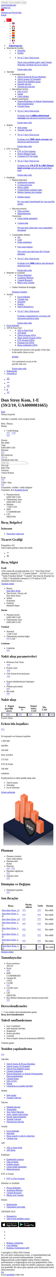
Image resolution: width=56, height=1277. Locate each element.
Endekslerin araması (26, 182)
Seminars (16, 292)
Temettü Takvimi (24, 130)
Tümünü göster (7, 584)
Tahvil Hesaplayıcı (25, 306)
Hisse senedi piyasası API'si (29, 338)
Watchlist (21, 50)
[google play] (27, 1226)
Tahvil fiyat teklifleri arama (29, 82)
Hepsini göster (7, 952)
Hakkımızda (12, 371)
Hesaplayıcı (12, 1216)
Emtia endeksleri (24, 242)
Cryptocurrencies (24, 185)
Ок (2, 1272)
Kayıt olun (16, 12)
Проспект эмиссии (15, 534)
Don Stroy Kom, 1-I (10, 910)
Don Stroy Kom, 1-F (11, 919)
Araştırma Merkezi (25, 278)
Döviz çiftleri (23, 187)
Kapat (3, 15)
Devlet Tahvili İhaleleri (16, 1117)
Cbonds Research (24, 280)
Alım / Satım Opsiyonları (17, 1114)
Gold (19, 240)
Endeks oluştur (13, 1164)
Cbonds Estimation (15, 1071)
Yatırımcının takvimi (26, 86)
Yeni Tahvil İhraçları (15, 1112)
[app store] (9, 1226)
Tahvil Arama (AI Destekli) (29, 79)
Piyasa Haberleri (24, 275)
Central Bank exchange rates (29, 190)
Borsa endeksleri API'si (27, 345)
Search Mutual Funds (26, 154)
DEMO (15, 357)
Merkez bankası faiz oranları (29, 192)
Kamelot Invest (21, 490)
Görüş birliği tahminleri (27, 218)
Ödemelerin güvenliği (16, 1207)
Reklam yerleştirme (15, 1243)
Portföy (20, 53)
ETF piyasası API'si (25, 340)
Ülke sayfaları (23, 211)
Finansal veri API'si (25, 342)
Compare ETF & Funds (27, 156)
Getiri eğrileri (23, 96)
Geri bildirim (12, 1245)
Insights (23, 292)
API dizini (21, 333)
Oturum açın (6, 12)
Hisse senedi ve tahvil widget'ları (21, 1136)
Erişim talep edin (19, 368)
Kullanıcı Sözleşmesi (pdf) (18, 1248)
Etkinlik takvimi (24, 84)
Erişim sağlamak (8, 792)
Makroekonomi (24, 213)
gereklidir (10, 1274)
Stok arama (22, 127)
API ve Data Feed (25, 330)
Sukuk (20, 94)
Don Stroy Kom (13, 591)
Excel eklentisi (23, 297)
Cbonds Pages (23, 106)
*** (8, 433)
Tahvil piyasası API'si (26, 335)
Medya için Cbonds (25, 282)
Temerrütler (11, 1109)
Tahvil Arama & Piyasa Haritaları (31, 77)
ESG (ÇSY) (22, 91)
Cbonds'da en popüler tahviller (20, 1086)
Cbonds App (22, 299)
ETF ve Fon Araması (26, 151)
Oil (18, 237)
